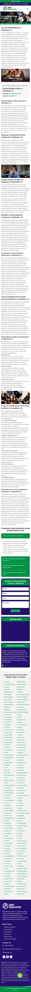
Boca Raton (8, 699)
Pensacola (21, 757)
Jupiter (7, 836)
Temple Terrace (22, 843)
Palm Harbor (21, 742)
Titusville (20, 853)
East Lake (7, 772)
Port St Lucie (21, 780)
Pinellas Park (22, 762)
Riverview (21, 788)
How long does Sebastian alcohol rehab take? (14, 573)
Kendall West (8, 843)
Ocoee (20, 717)
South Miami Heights (24, 813)
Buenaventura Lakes (10, 712)
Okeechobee (21, 719)
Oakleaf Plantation (23, 712)
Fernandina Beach (10, 785)
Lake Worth (8, 858)
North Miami (21, 702)
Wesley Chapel (22, 868)
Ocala (19, 714)
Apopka (7, 687)
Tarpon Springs (22, 841)
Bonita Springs (9, 702)
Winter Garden (22, 883)
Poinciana (21, 770)
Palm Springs (22, 745)
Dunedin (7, 770)
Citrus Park (8, 722)
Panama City (21, 750)
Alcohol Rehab (8, 929)
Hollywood (8, 823)
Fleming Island (9, 790)
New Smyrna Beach (23, 694)
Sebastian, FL (13, 96)
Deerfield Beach (9, 757)
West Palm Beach (23, 876)
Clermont (7, 727)
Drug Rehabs (7, 931)
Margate (7, 883)
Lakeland (7, 861)
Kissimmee (8, 851)
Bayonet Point (9, 692)
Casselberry (8, 719)
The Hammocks (22, 848)
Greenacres (8, 813)
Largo (6, 868)
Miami (6, 894)
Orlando (20, 722)
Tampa (20, 838)
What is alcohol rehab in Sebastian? (13, 535)
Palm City (20, 737)
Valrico (20, 863)
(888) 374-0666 (15, 1)
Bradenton (8, 707)
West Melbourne (22, 873)
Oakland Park (22, 709)
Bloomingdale (9, 697)
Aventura (7, 689)
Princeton (20, 783)
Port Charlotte (22, 775)
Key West (7, 846)
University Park (22, 861)
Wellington (21, 866)
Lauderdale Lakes (10, 871)
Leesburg (7, 876)
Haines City (8, 815)
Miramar (20, 689)
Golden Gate (8, 808)
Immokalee (8, 830)
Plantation (21, 767)
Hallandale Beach (10, 818)
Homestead (8, 825)
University (21, 858)
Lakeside (7, 863)
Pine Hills (20, 760)
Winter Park (21, 889)
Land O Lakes (9, 866)
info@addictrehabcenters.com (13, 949)
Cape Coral (8, 714)
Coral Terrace (8, 740)
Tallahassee (21, 830)
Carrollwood (8, 717)
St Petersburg (22, 823)
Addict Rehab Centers (17, 988)
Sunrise (20, 828)
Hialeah (7, 820)
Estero (6, 783)
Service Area (7, 934)
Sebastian (7, 23)
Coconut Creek (9, 730)
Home (2, 23)
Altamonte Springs (10, 684)
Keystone (7, 848)
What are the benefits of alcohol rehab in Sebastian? (14, 559)
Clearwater (8, 724)
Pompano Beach (22, 772)
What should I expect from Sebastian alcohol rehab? (13, 566)
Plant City (20, 765)
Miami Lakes (21, 687)
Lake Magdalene (9, 856)
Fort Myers (8, 795)
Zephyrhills (21, 894)
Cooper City (8, 732)
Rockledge (21, 793)
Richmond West (22, 785)
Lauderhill (7, 873)
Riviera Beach (22, 790)
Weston (20, 881)
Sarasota (20, 803)
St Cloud (20, 820)
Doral (6, 767)
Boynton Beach (9, 704)
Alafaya (7, 682)
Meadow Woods (9, 886)
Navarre (20, 692)
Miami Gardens (22, 684)
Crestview (7, 745)
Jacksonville (8, 833)
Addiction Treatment (9, 927)
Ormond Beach (22, 724)
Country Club (8, 742)
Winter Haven (22, 886)
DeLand (7, 760)
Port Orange (21, 777)
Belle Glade (8, 694)
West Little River (22, 871)
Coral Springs (9, 737)
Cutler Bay (8, 747)
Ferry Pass (8, 788)
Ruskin (20, 798)
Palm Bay (20, 730)
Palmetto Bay (22, 747)
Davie (6, 752)
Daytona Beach (9, 755)
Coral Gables (8, 735)
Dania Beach (8, 750)
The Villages (21, 851)
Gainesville (8, 805)
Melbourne (8, 889)
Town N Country (22, 856)
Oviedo (20, 727)
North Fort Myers (22, 697)
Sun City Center (22, 825)
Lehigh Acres (8, 878)
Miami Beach (21, 682)
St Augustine (21, 818)
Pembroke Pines (22, 755)
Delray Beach (8, 762)
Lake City (7, 853)
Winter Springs (22, 891)
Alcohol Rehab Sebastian (15, 23)
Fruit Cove (8, 803)
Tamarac (20, 833)
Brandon (7, 709)
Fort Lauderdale (9, 793)
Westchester (21, 878)
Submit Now (15, 611)
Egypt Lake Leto (9, 780)
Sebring (20, 808)
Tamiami (20, 836)
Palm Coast (21, 740)
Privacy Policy (8, 936)
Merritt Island (8, 891)
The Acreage (21, 846)
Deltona (7, 765)
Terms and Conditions (10, 939)
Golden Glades (9, 810)
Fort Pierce (8, 798)
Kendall (7, 841)
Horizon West (8, 828)
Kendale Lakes (9, 838)
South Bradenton (23, 810)
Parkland (20, 752)
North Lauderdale (23, 699)
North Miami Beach (23, 704)
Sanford (20, 800)
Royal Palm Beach (23, 795)
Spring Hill (21, 815)
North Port (21, 707)
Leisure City (8, 881)
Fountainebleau (9, 800)
